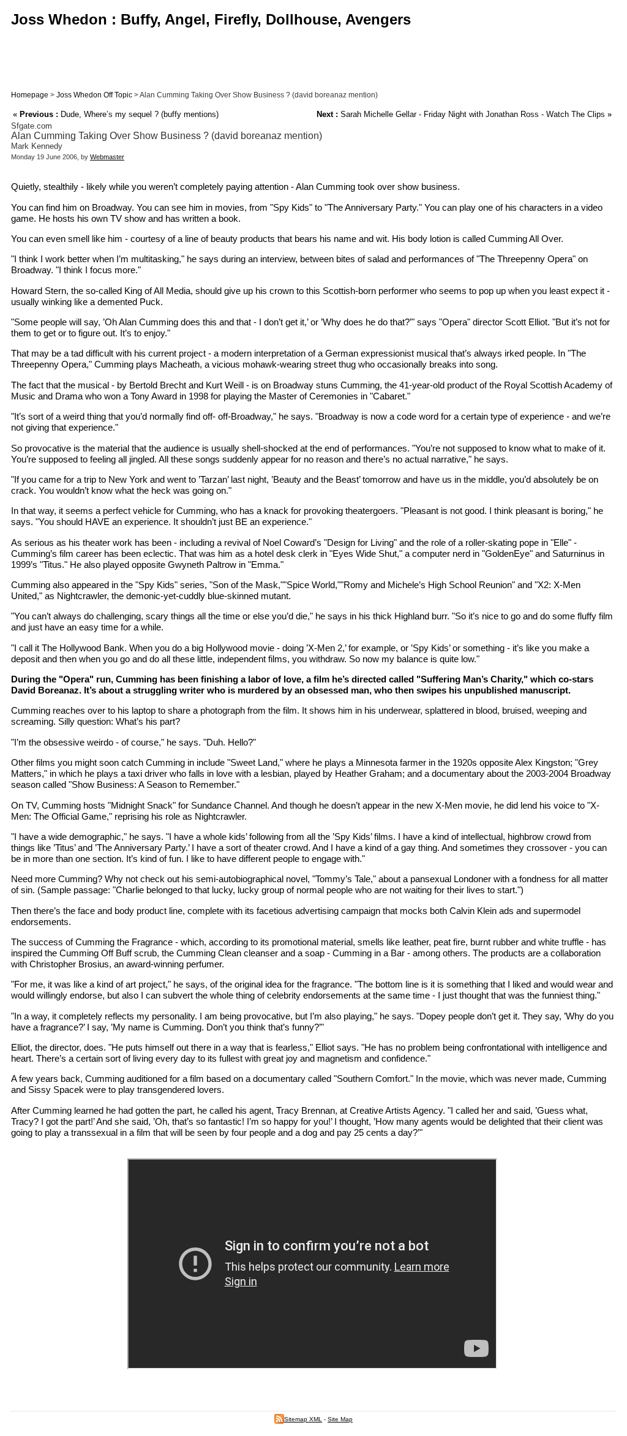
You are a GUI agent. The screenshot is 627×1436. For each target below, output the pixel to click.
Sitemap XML (303, 1419)
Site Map (340, 1419)
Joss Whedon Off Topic (94, 95)
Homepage (29, 95)
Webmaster (107, 157)
